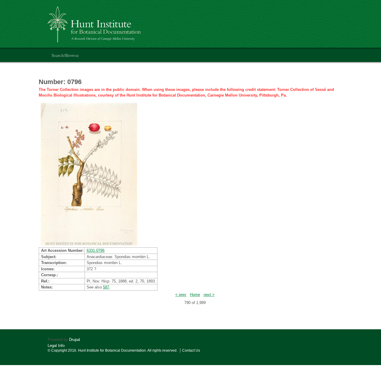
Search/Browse (65, 55)
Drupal (74, 339)
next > (209, 294)
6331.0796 (95, 250)
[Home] (95, 21)
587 (106, 287)
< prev (180, 294)
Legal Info (56, 345)
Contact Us (191, 350)
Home (195, 294)
